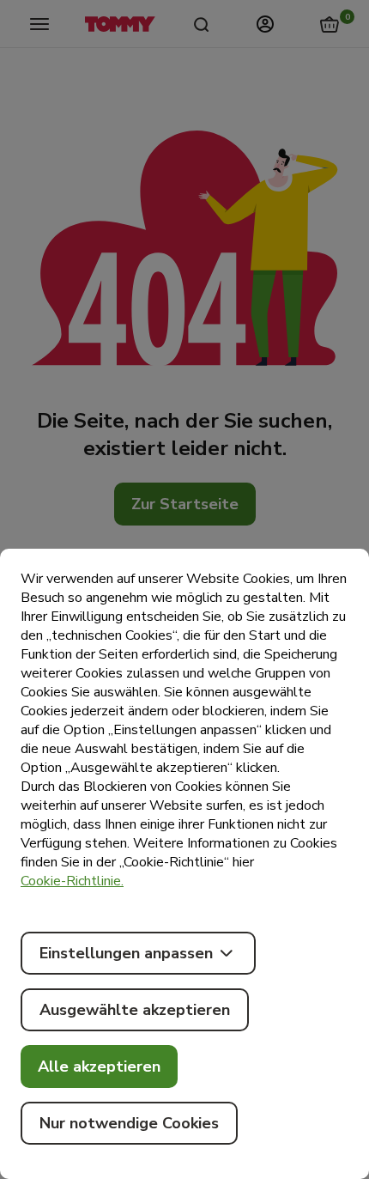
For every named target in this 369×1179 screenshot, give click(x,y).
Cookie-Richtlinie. (72, 881)
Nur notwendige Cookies (129, 1123)
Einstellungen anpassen (126, 953)
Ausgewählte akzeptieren (134, 1010)
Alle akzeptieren (99, 1066)
